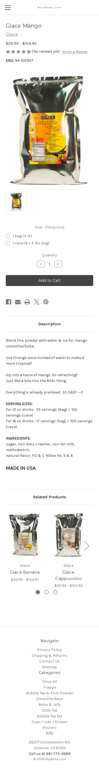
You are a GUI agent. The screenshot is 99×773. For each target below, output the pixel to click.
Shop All (49, 681)
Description (49, 323)
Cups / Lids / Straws (49, 722)
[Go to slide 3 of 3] (55, 592)
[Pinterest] (46, 302)
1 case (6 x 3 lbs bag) (31, 243)
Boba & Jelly (49, 704)
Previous (7, 545)
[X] (36, 302)
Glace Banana (25, 572)
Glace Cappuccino (68, 575)
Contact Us (49, 661)
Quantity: (50, 255)
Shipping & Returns (49, 655)
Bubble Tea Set (49, 716)
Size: (49, 227)
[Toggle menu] (7, 7)
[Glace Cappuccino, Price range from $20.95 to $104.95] (68, 535)
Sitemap (49, 667)
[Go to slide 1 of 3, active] (38, 592)
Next (86, 545)
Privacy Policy (49, 649)
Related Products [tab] (49, 496)
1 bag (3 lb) (22, 236)
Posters (49, 727)
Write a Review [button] (74, 51)
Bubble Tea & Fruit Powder (49, 693)
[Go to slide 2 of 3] (47, 592)
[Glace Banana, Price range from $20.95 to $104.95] (25, 535)
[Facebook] (8, 302)
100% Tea (49, 710)
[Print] (27, 302)
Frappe (49, 687)
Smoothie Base (49, 698)
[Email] (18, 302)
